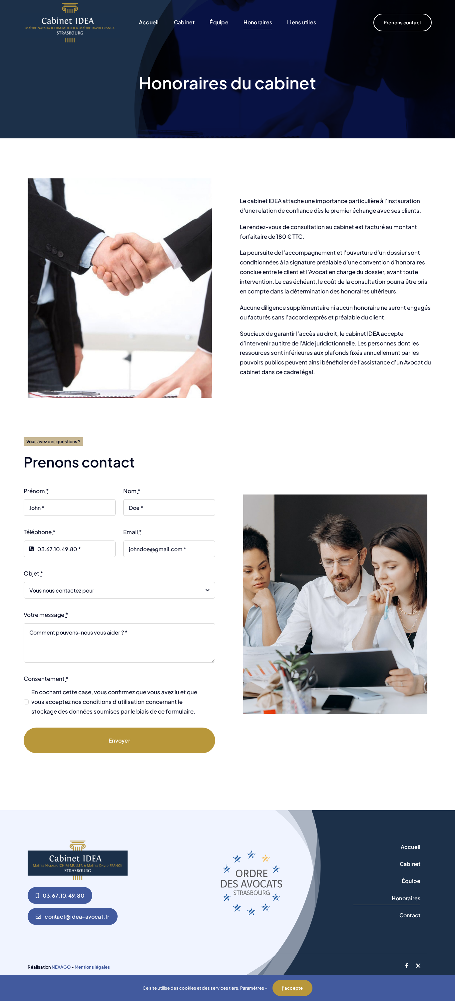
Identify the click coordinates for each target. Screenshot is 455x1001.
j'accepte (292, 988)
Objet (33, 573)
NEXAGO (61, 967)
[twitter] (418, 965)
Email (132, 532)
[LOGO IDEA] (70, 5)
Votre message (46, 614)
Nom (131, 490)
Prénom (36, 490)
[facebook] (406, 965)
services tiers (224, 988)
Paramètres (252, 988)
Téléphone (39, 532)
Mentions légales (92, 967)
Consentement (46, 678)
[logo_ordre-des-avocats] (251, 853)
